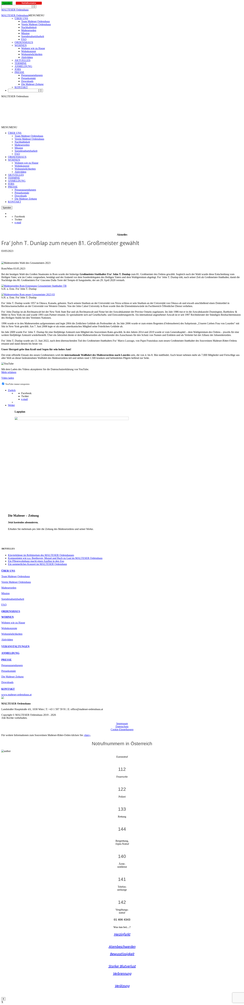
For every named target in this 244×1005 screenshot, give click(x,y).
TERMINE (21, 63)
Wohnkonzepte (9, 628)
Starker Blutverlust (122, 966)
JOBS (18, 69)
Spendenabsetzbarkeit (32, 36)
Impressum (122, 723)
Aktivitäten (27, 57)
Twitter (18, 219)
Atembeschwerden (122, 946)
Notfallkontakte (29, 3)
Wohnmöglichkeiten (31, 54)
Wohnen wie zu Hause (33, 48)
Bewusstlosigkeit (122, 954)
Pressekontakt (28, 78)
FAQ (24, 39)
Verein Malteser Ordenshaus (36, 24)
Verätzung (122, 986)
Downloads (27, 81)
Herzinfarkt (122, 934)
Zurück (12, 390)
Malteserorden (28, 30)
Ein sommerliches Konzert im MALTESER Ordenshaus (37, 564)
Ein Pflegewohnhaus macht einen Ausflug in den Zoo (36, 561)
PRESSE (19, 72)
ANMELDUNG (23, 66)
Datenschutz (122, 726)
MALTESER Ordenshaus (15, 9)
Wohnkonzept (28, 51)
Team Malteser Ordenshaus (35, 21)
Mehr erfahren (8, 372)
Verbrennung (122, 973)
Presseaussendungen (32, 75)
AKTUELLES (22, 60)
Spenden (7, 3)
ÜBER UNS (21, 18)
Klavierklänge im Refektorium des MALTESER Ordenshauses (41, 555)
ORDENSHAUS (24, 42)
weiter (11, 534)
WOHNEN (21, 45)
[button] (36, 15)
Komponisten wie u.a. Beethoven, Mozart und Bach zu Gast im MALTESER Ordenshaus (55, 558)
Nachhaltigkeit (29, 27)
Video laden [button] (7, 378)
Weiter (11, 405)
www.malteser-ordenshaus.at (16, 694)
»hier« (87, 735)
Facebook (20, 216)
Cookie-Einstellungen (122, 729)
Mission (25, 33)
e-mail (18, 222)
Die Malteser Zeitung (32, 84)
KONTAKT (21, 87)
